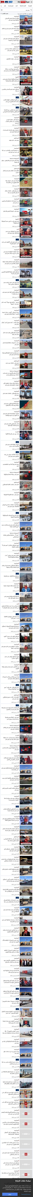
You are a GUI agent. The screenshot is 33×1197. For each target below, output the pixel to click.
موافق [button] (9, 1194)
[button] (2, 10)
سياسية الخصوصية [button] (26, 1194)
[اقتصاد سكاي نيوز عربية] (11, 2)
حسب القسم (5, 13)
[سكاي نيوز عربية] (24, 2)
